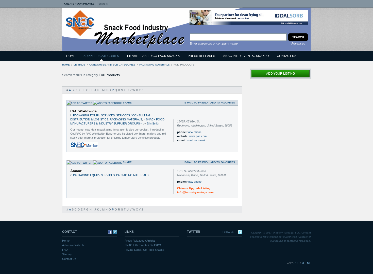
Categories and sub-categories (112, 64)
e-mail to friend (196, 102)
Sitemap (67, 254)
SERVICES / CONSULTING (133, 115)
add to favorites (222, 102)
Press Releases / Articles (140, 240)
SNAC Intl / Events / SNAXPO (246, 56)
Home (70, 56)
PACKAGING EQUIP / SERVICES (94, 115)
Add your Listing (280, 73)
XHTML (306, 263)
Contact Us (286, 56)
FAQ (65, 249)
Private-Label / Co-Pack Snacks (144, 249)
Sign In (103, 3)
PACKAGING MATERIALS (154, 64)
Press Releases (201, 56)
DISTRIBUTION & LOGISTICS (89, 119)
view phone (194, 132)
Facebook (109, 232)
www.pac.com (198, 136)
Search (298, 37)
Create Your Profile (79, 3)
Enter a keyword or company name (214, 43)
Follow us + (229, 231)
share (127, 102)
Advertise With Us (73, 245)
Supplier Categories (101, 56)
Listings (80, 64)
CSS (296, 263)
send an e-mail (196, 140)
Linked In (114, 232)
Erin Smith (153, 123)
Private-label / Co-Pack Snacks (153, 56)
